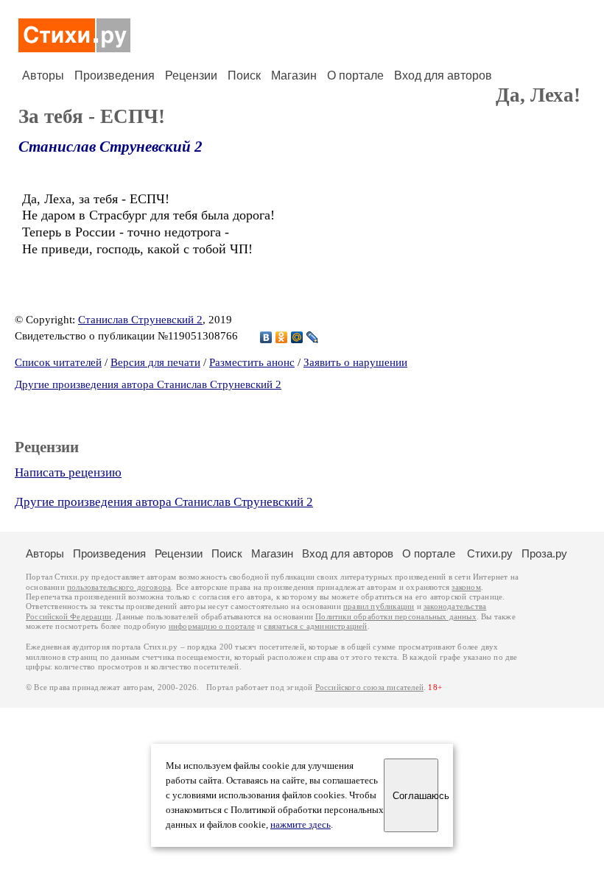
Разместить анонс (252, 362)
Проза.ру (544, 553)
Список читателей (58, 362)
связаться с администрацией (315, 626)
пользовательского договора (119, 587)
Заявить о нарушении (355, 362)
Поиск (244, 75)
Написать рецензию (68, 472)
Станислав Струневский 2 (110, 146)
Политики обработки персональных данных (396, 617)
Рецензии (191, 75)
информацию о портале (212, 626)
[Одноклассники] (281, 337)
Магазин (294, 75)
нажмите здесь (300, 825)
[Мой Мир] (297, 337)
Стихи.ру (490, 553)
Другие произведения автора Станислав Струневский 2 (148, 384)
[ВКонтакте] (266, 337)
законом (466, 587)
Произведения (114, 75)
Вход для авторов (443, 75)
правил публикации (378, 606)
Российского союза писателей (369, 687)
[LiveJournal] (312, 337)
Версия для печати (155, 362)
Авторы (43, 75)
